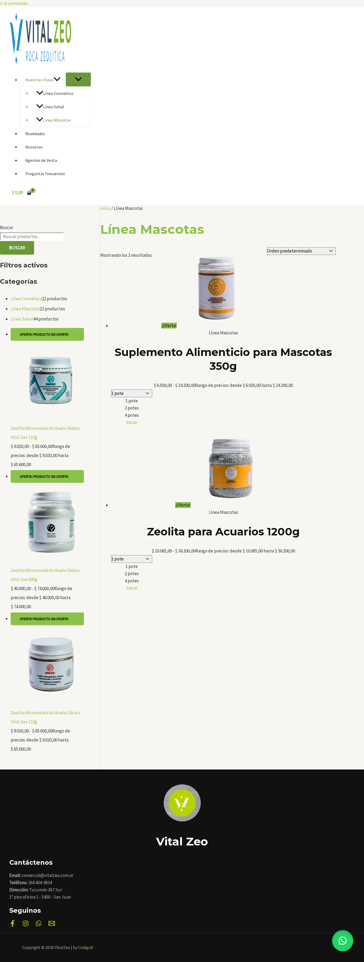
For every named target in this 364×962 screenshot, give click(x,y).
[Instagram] (25, 925)
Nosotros (34, 147)
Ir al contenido (14, 3)
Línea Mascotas (57, 120)
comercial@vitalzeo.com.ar (47, 875)
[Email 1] (51, 925)
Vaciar (131, 422)
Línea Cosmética (58, 93)
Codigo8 (85, 947)
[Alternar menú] (78, 79)
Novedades (35, 133)
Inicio (105, 208)
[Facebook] (12, 925)
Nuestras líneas (39, 79)
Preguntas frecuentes (45, 173)
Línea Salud (53, 106)
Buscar (6, 227)
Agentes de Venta (41, 160)
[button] (57, 79)
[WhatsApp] (38, 925)
